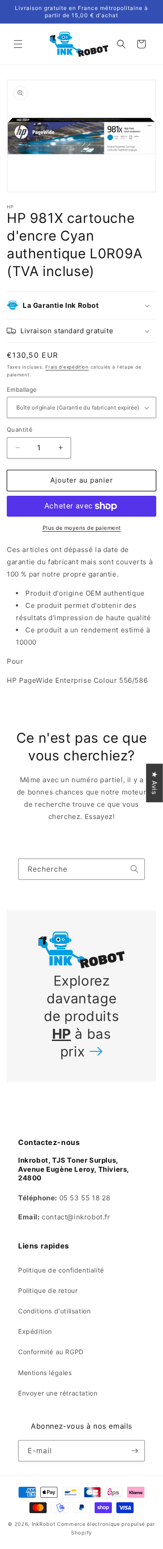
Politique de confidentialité (61, 1270)
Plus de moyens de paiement (82, 527)
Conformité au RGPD (51, 1352)
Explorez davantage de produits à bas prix (82, 1016)
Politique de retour (47, 1290)
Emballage (22, 389)
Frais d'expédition (67, 367)
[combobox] (81, 869)
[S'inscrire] (134, 1450)
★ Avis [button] (154, 783)
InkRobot (44, 1524)
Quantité (20, 429)
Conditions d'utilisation (54, 1311)
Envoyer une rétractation (57, 1393)
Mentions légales (45, 1372)
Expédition (35, 1331)
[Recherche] (134, 869)
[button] (18, 44)
